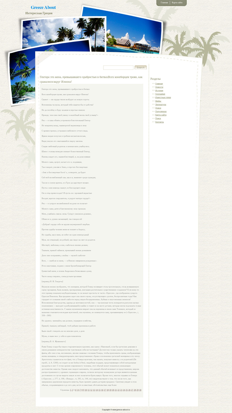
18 (108, 390)
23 (121, 390)
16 (102, 390)
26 (129, 390)
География (160, 94)
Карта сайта (177, 2)
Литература (160, 104)
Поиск (158, 118)
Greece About (43, 7)
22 (118, 390)
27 (132, 390)
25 (127, 390)
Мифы (158, 101)
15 (99, 390)
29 (137, 390)
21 (116, 390)
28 (135, 390)
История (159, 90)
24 (124, 390)
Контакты (159, 122)
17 (105, 390)
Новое (158, 108)
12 (91, 390)
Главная (164, 2)
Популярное (161, 111)
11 (89, 390)
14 (97, 390)
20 (113, 390)
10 (86, 390)
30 (140, 390)
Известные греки (163, 97)
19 (110, 390)
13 (94, 390)
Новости (159, 87)
